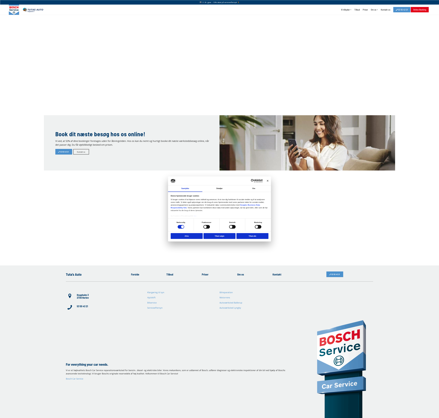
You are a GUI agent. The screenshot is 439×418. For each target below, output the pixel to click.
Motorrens (225, 297)
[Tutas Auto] (26, 10)
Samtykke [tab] (185, 188)
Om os (240, 274)
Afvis (187, 236)
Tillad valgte (219, 236)
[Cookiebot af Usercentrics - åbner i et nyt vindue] (253, 181)
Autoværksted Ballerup (231, 302)
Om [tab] (253, 188)
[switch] (206, 227)
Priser (205, 274)
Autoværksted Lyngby (230, 307)
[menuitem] (346, 10)
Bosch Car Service (74, 378)
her (195, 216)
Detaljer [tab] (219, 188)
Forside (135, 274)
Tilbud (169, 274)
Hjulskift (151, 297)
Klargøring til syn (155, 292)
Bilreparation (226, 292)
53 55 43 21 (82, 306)
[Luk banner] (267, 181)
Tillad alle (252, 236)
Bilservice (152, 302)
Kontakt (277, 274)
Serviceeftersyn (154, 307)
